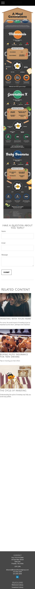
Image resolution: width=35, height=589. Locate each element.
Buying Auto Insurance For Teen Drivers (14, 355)
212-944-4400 (17, 572)
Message (4, 255)
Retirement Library (17, 585)
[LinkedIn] (17, 577)
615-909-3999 (17, 574)
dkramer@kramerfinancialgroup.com (17, 570)
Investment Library (17, 587)
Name (3, 231)
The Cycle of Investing (13, 390)
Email (3, 243)
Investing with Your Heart (15, 319)
